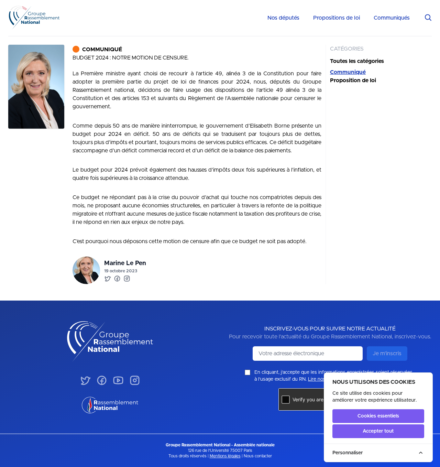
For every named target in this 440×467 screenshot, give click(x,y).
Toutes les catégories (357, 61)
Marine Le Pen (125, 263)
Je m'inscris (387, 353)
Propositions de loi (336, 18)
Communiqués (392, 18)
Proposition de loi (353, 80)
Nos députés (283, 18)
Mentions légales (225, 456)
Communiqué (102, 49)
